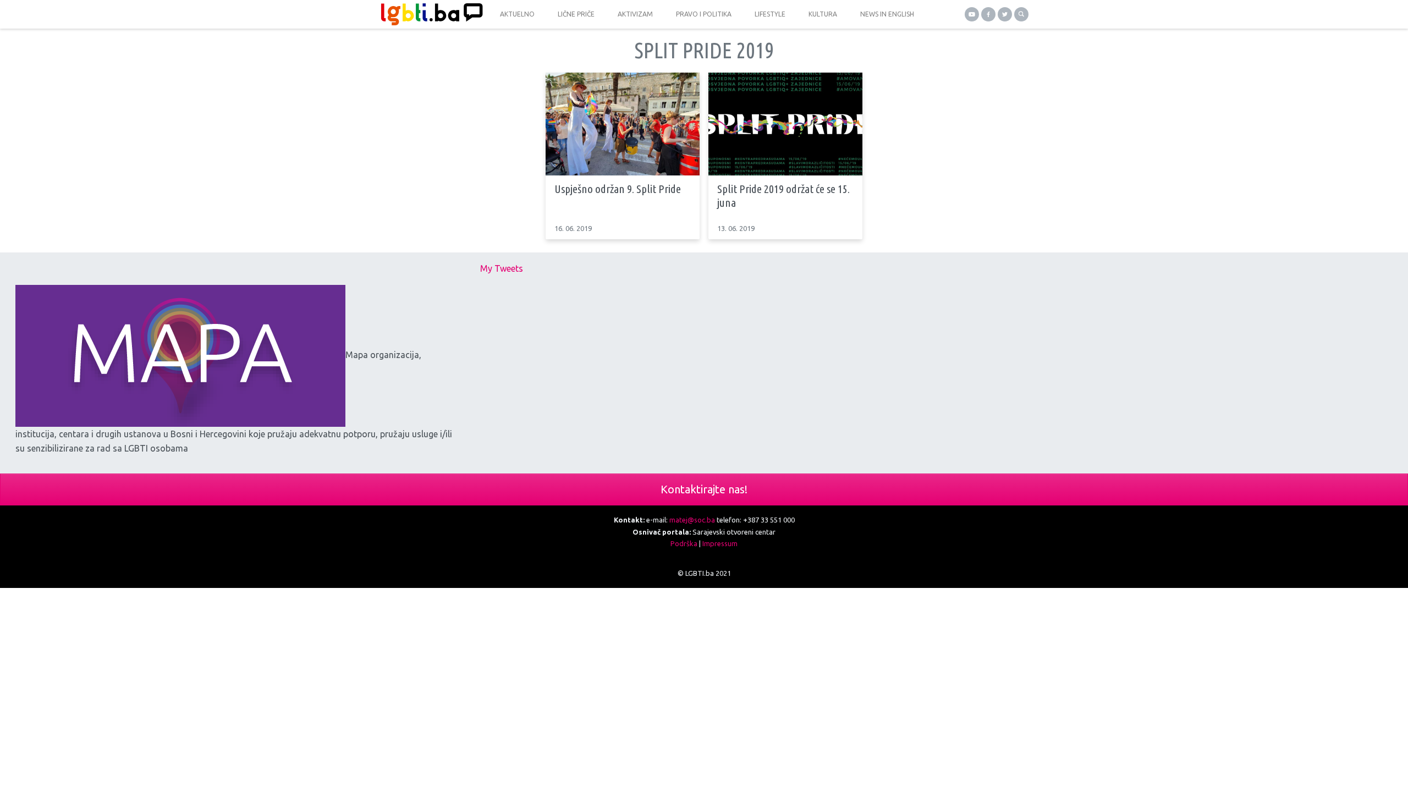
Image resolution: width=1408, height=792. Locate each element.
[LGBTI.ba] (429, 14)
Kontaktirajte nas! (704, 489)
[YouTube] (972, 14)
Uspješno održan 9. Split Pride (617, 188)
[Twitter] (1005, 14)
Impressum (720, 543)
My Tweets (501, 268)
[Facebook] (988, 14)
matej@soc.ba (692, 520)
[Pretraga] (1021, 14)
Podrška (683, 543)
